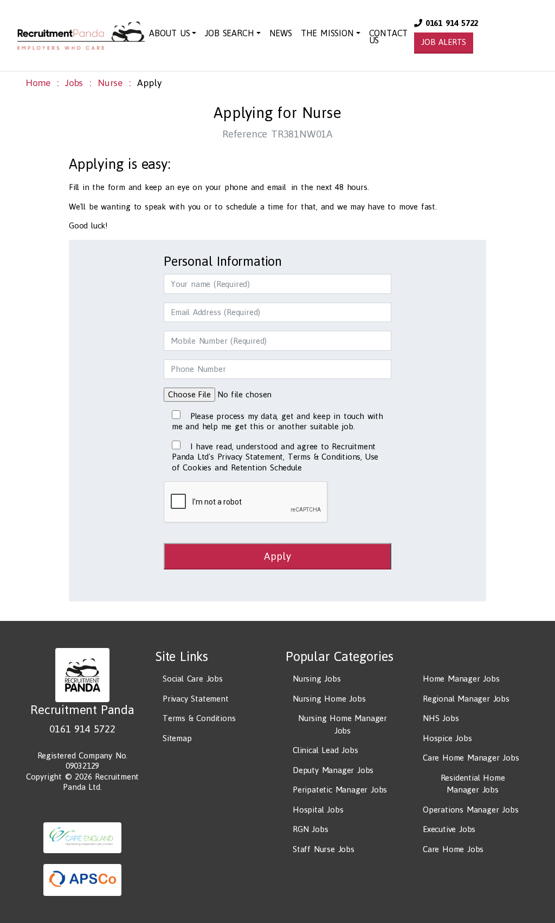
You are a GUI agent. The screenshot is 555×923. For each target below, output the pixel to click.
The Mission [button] (327, 33)
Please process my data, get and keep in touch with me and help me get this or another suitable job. (277, 421)
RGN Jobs (310, 829)
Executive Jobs (449, 829)
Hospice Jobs (447, 738)
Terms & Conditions (199, 718)
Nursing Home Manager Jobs (342, 724)
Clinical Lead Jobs (325, 750)
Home (37, 82)
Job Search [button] (229, 33)
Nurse (110, 82)
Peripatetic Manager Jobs (340, 789)
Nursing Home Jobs (329, 698)
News (280, 33)
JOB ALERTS (443, 42)
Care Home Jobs (453, 849)
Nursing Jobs (317, 678)
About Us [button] (169, 33)
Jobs (74, 82)
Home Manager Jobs (461, 678)
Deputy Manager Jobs (333, 770)
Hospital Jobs (318, 809)
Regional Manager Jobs (466, 698)
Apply (277, 556)
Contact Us (388, 36)
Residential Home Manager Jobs (473, 784)
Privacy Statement (196, 698)
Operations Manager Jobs (470, 809)
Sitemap (177, 738)
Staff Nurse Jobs (323, 849)
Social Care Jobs (193, 678)
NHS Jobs (441, 718)
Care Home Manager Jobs (471, 757)
